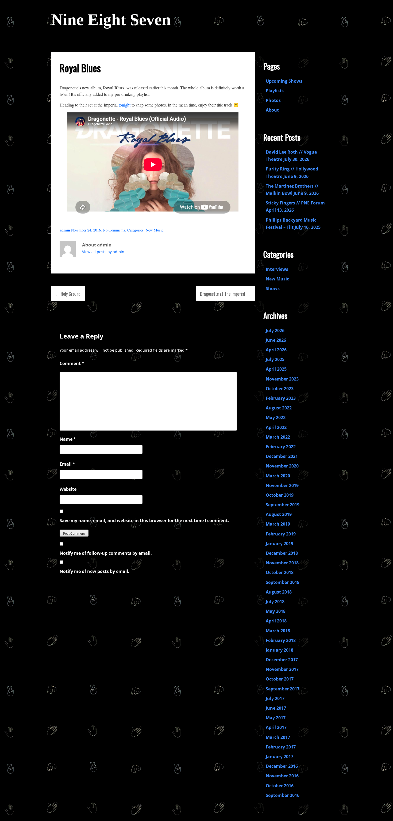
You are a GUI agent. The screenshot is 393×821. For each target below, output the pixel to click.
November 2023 (282, 379)
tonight (124, 105)
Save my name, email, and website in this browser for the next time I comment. (144, 520)
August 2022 (279, 408)
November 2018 (282, 563)
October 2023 (280, 389)
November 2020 (282, 466)
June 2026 (276, 340)
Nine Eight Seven (111, 20)
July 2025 (275, 359)
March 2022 (278, 437)
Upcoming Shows (284, 81)
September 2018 (282, 582)
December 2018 (282, 553)
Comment (72, 363)
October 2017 (280, 679)
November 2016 (282, 776)
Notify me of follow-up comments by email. (106, 553)
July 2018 (275, 602)
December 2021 (282, 456)
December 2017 (282, 660)
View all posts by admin (103, 251)
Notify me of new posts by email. (94, 571)
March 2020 (278, 476)
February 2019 (281, 534)
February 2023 (281, 398)
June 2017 (276, 708)
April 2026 (276, 350)
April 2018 (276, 621)
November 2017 (282, 669)
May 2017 (276, 718)
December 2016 (282, 766)
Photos (273, 100)
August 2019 (279, 514)
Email (67, 464)
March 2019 (278, 524)
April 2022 (276, 427)
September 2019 (282, 505)
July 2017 (275, 698)
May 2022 (276, 417)
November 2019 (282, 485)
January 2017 (279, 756)
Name (68, 439)
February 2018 (281, 640)
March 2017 (278, 737)
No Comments (114, 230)
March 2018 (278, 631)
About (272, 110)
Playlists (275, 91)
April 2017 (276, 727)
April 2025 (276, 369)
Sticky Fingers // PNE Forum (295, 203)
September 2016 (282, 795)
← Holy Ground (67, 294)
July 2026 (275, 330)
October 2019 (280, 495)
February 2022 (281, 447)
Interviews (277, 269)
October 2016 (280, 786)
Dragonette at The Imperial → (225, 294)
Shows (273, 288)
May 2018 (276, 611)
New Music (154, 230)
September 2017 (282, 689)
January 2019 (279, 543)
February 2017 (281, 747)
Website (68, 489)
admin (65, 230)
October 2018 (280, 572)
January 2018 (279, 650)
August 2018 (279, 592)
